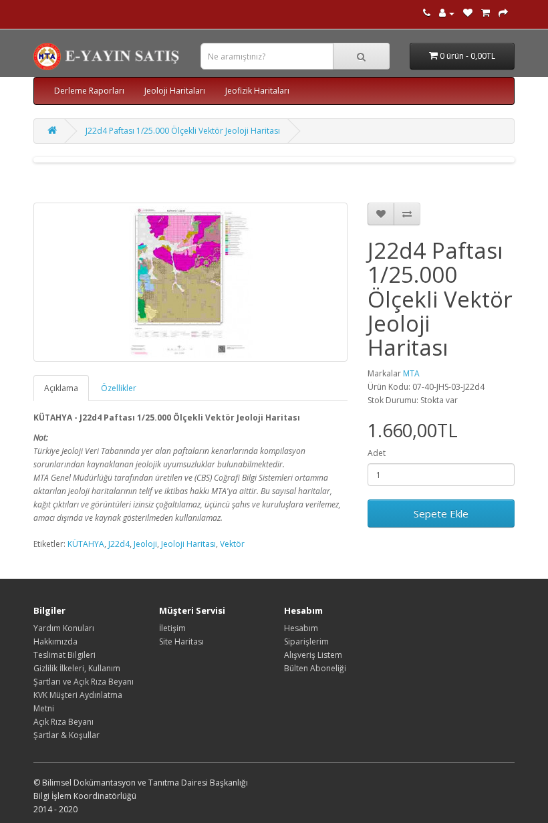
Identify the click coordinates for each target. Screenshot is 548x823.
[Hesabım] (446, 13)
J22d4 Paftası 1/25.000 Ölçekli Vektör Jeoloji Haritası (183, 130)
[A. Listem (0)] (467, 13)
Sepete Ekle (441, 513)
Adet (377, 453)
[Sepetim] (485, 13)
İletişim (172, 628)
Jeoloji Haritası (188, 544)
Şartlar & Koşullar (66, 735)
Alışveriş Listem (313, 655)
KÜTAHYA (85, 544)
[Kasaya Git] (503, 13)
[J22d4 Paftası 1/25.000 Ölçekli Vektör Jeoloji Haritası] (190, 282)
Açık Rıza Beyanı (63, 721)
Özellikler (118, 388)
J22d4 (119, 544)
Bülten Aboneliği (315, 668)
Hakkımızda (55, 641)
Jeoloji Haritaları (174, 90)
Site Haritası (181, 641)
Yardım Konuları (63, 628)
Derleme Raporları (89, 90)
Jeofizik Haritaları (257, 90)
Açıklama (61, 388)
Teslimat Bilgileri (64, 655)
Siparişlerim (306, 641)
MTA (411, 373)
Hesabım (301, 628)
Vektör (232, 544)
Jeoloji (145, 544)
